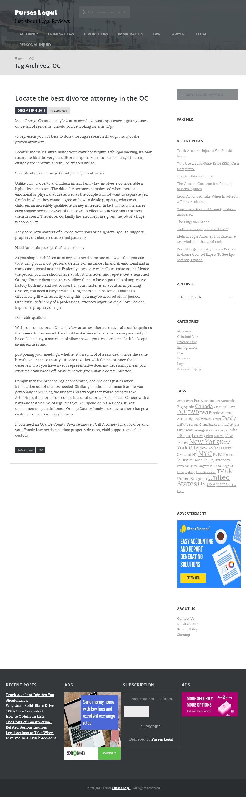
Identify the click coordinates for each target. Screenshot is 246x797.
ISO (181, 436)
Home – (21, 58)
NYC (205, 454)
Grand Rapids (208, 424)
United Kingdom (192, 478)
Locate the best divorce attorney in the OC (81, 98)
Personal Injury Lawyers (193, 466)
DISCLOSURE (187, 624)
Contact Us (185, 618)
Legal (201, 34)
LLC (188, 436)
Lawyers (178, 34)
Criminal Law (61, 34)
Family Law (25, 450)
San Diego (222, 466)
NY (194, 454)
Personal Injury (35, 44)
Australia (228, 401)
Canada (204, 406)
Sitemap (183, 634)
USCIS (222, 484)
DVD (193, 412)
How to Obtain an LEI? (195, 176)
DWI (204, 412)
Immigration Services (210, 430)
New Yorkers (210, 448)
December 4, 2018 (31, 110)
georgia (192, 424)
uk (228, 471)
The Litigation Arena (193, 222)
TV (220, 471)
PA (215, 455)
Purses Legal (36, 12)
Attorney (28, 34)
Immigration (130, 34)
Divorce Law (96, 34)
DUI (182, 412)
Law (157, 34)
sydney (190, 472)
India (232, 430)
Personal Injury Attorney (209, 460)
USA (211, 484)
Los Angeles (202, 435)
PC (220, 455)
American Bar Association (198, 401)
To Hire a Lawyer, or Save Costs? (202, 229)
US (202, 484)
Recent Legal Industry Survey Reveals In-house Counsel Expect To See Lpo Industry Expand (206, 254)
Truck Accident (206, 472)
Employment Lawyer (207, 419)
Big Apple (185, 406)
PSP (212, 466)
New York (204, 441)
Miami (219, 436)
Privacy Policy (187, 629)
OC (41, 450)
